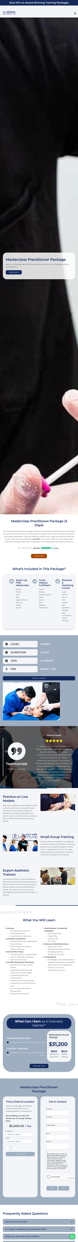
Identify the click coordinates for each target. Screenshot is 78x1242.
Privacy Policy (53, 1168)
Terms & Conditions (62, 1167)
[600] (8, 1055)
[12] (43, 1045)
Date (7, 1138)
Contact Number (51, 1125)
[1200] (42, 1055)
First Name (49, 1109)
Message (49, 1141)
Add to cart (20, 1154)
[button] (52, 1188)
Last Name (49, 1117)
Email (48, 1133)
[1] (7, 1045)
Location (9, 1131)
